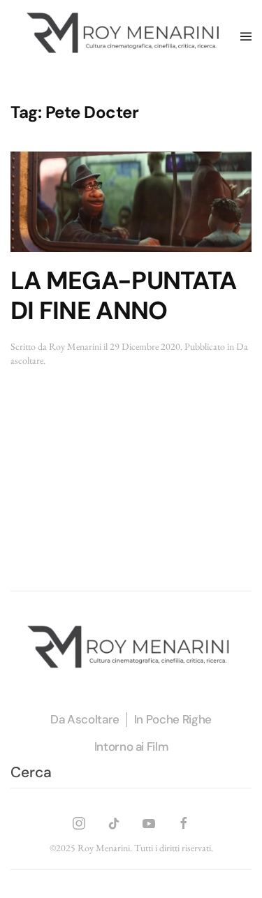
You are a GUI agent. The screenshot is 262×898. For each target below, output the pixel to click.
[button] (246, 36)
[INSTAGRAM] (79, 821)
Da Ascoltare (84, 719)
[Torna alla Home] (125, 36)
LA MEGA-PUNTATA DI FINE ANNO (123, 296)
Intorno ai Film (131, 746)
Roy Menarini (75, 346)
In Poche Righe (173, 719)
